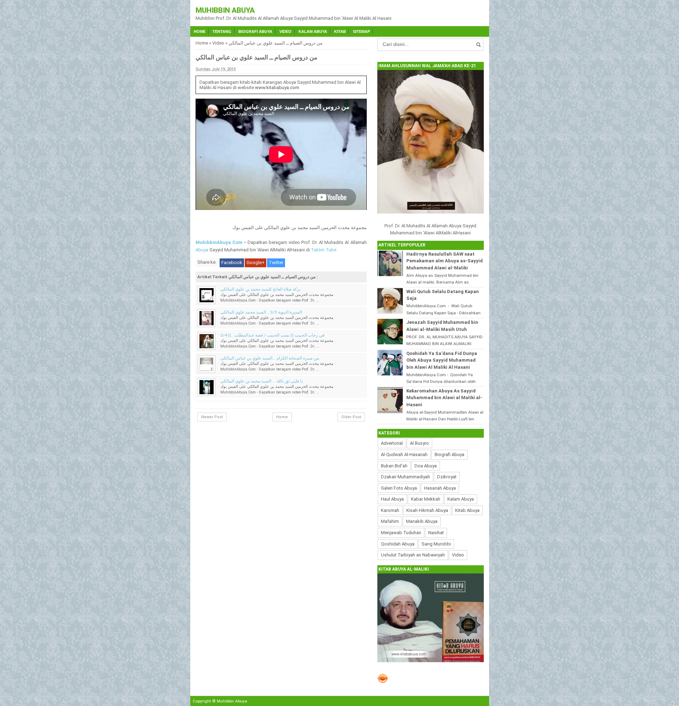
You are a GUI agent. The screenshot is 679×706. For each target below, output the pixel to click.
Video (285, 31)
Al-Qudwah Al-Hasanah (404, 454)
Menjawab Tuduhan (401, 532)
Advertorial (392, 443)
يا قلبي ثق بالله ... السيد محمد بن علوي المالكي (261, 381)
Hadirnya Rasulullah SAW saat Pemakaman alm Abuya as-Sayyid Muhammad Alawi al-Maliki (444, 260)
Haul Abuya (392, 499)
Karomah (390, 510)
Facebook (231, 262)
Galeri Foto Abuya (399, 488)
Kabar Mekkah (425, 499)
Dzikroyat (447, 476)
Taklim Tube (323, 249)
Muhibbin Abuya (225, 10)
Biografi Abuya (255, 31)
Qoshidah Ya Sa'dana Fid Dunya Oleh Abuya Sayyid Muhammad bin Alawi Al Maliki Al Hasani (441, 360)
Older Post (351, 417)
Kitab (340, 31)
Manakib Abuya (421, 521)
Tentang (222, 31)
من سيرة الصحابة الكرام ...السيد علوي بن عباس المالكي (269, 358)
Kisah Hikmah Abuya (427, 510)
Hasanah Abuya (440, 488)
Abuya (202, 249)
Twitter (276, 262)
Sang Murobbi (436, 544)
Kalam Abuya (312, 31)
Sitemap (361, 31)
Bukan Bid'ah (394, 465)
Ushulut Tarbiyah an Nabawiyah (413, 555)
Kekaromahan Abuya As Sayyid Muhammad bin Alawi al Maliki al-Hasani (444, 397)
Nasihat (436, 532)
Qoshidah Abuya (397, 544)
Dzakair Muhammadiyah (405, 476)
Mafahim (390, 521)
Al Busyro (419, 443)
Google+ (255, 262)
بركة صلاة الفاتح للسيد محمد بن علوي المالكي (260, 289)
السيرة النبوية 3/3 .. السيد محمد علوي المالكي (261, 312)
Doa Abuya (425, 465)
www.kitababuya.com (277, 87)
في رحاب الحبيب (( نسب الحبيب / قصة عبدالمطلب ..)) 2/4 (272, 335)
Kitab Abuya (467, 510)
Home (199, 31)
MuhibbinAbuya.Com (219, 242)
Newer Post (212, 417)
